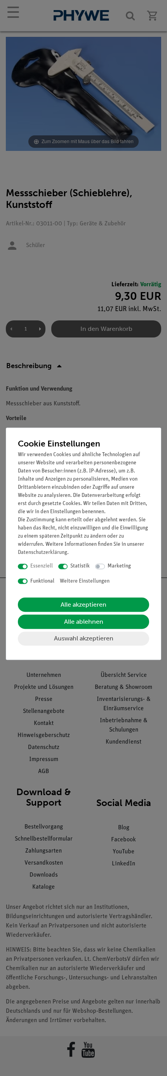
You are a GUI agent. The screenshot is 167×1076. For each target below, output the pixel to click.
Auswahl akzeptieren (83, 638)
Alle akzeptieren (83, 605)
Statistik (80, 566)
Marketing (119, 566)
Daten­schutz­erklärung (42, 553)
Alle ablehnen (83, 622)
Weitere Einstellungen (85, 581)
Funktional (42, 581)
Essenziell (41, 566)
